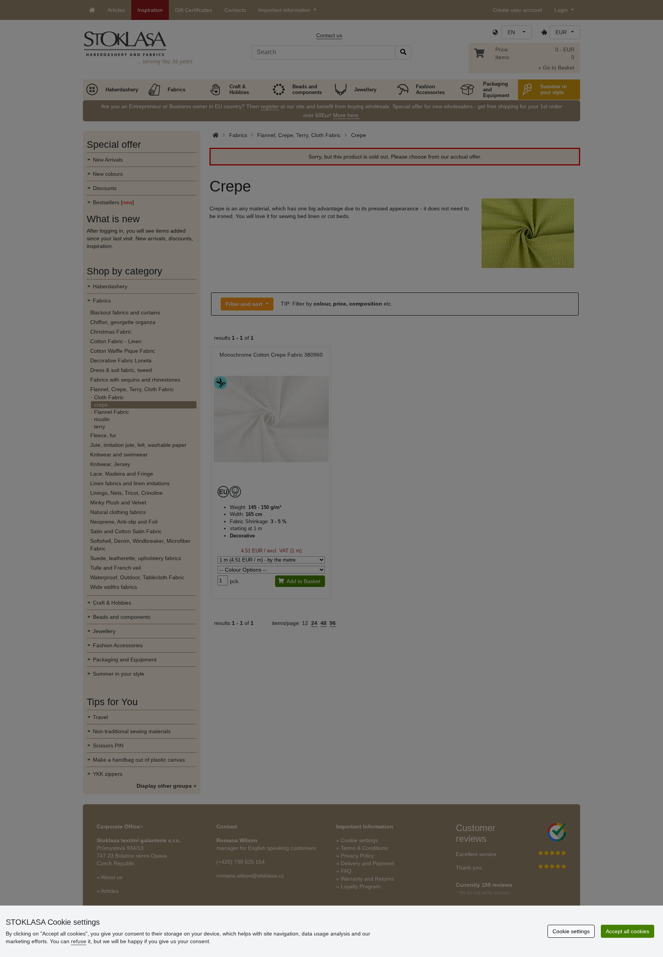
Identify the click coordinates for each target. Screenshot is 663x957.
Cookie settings (571, 931)
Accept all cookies (627, 931)
